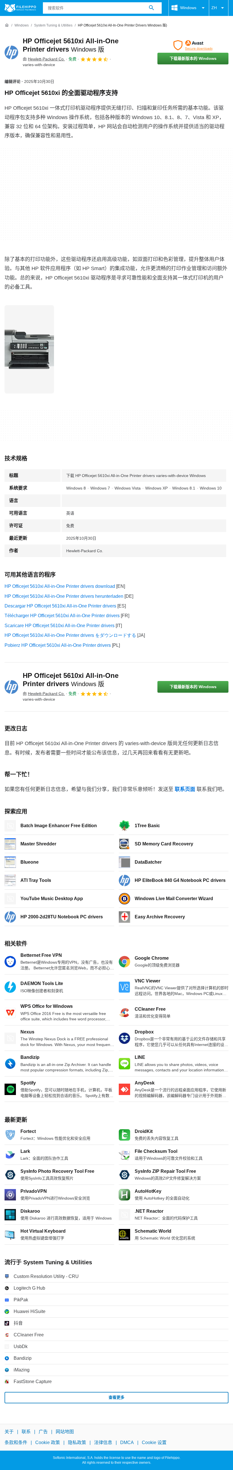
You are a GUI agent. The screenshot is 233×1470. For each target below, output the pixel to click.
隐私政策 (77, 1442)
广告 (43, 1431)
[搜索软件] (151, 8)
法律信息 (103, 1442)
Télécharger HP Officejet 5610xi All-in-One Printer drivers (62, 615)
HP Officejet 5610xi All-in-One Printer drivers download (60, 586)
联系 (26, 1431)
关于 (9, 1431)
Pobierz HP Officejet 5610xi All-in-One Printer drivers (58, 645)
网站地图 (65, 1431)
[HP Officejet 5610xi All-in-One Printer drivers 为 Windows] (11, 52)
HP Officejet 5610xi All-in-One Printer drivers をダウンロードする (70, 635)
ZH (214, 7)
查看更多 (116, 1397)
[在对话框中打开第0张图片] (29, 349)
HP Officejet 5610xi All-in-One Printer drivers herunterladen (64, 596)
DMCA (127, 1442)
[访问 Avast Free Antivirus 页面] (192, 45)
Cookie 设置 (154, 1442)
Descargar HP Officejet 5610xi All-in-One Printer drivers (60, 606)
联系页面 (185, 789)
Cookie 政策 (47, 1442)
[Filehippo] (20, 8)
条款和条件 (16, 1442)
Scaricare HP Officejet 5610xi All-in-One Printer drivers (60, 625)
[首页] (7, 25)
